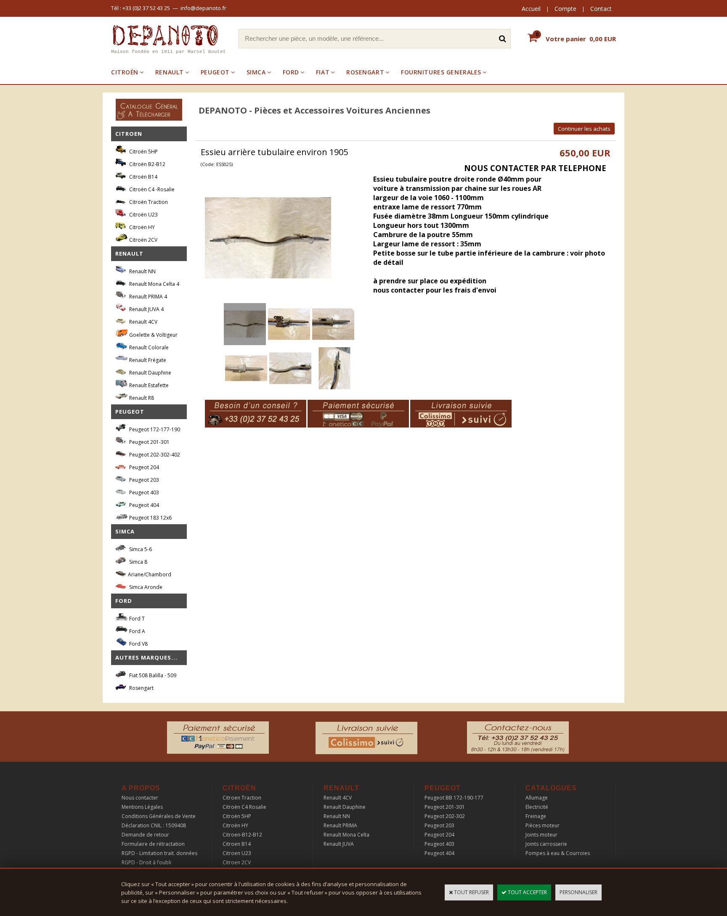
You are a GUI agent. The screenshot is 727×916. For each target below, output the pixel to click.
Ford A (136, 631)
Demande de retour (145, 834)
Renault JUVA (339, 843)
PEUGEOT (215, 72)
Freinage (535, 816)
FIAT (322, 72)
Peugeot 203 (143, 479)
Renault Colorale (148, 347)
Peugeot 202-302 (445, 816)
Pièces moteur (542, 825)
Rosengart (141, 688)
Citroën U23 (143, 214)
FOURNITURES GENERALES (441, 72)
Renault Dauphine (149, 372)
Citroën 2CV (142, 239)
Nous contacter (140, 797)
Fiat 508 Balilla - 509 (152, 675)
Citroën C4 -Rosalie (151, 189)
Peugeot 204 (143, 467)
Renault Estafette (148, 385)
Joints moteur (541, 834)
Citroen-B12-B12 (242, 834)
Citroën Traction (148, 202)
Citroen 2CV (237, 862)
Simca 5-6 (140, 549)
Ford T (136, 618)
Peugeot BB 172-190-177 (454, 797)
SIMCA (256, 72)
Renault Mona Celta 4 (153, 284)
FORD (291, 72)
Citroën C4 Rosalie (244, 806)
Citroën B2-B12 (146, 164)
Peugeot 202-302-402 (154, 454)
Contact (601, 9)
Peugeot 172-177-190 (154, 429)
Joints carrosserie (546, 843)
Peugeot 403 (143, 492)
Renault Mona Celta (346, 834)
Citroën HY (141, 227)
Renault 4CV (142, 321)
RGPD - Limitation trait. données (159, 853)
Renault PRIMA (340, 825)
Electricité (536, 806)
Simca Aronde (145, 587)
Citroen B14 (237, 843)
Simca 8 (137, 561)
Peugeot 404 (143, 505)
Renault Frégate (147, 360)
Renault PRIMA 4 (147, 296)
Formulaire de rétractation (153, 843)
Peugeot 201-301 (149, 442)
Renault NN (142, 271)
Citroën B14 (142, 176)
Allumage (536, 797)
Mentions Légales (142, 806)
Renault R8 (141, 397)
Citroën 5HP (143, 151)
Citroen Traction (242, 797)
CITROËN (124, 72)
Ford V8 (138, 643)
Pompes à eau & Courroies (557, 853)
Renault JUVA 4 (146, 309)
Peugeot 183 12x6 (150, 517)
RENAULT (169, 72)
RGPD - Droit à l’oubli (146, 862)
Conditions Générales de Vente (159, 816)
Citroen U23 (237, 853)
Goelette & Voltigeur (153, 334)
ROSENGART (365, 72)
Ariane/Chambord (149, 574)
